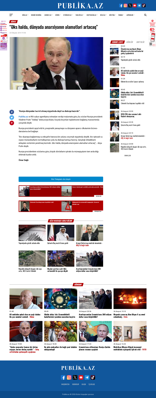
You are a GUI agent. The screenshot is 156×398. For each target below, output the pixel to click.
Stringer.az (67, 15)
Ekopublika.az (91, 15)
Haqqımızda (65, 384)
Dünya (57, 15)
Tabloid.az (79, 15)
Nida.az (24, 15)
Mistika (112, 15)
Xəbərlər (75, 384)
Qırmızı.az (48, 15)
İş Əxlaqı (92, 384)
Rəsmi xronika (36, 15)
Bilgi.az (103, 15)
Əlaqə (84, 384)
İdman (120, 15)
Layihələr (129, 15)
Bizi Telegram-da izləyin (60, 179)
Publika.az (23, 117)
